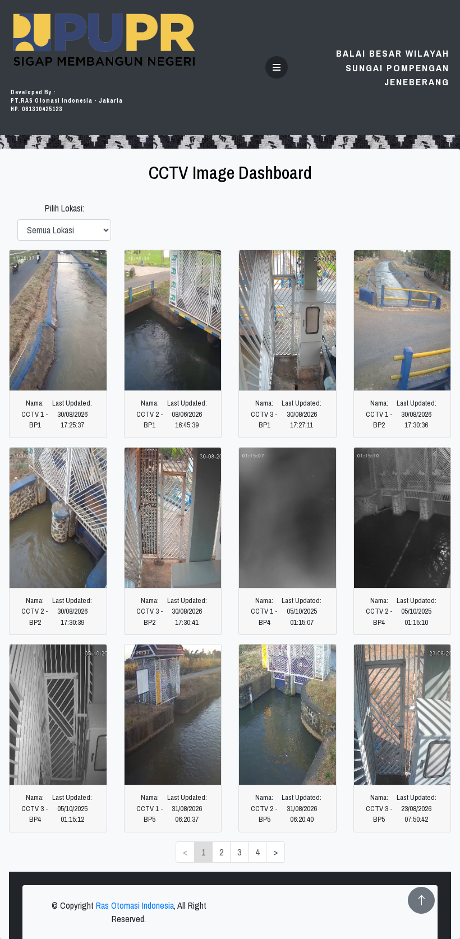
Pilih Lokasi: (64, 208)
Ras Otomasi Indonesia (135, 905)
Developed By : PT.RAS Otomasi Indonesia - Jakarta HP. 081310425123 (67, 101)
